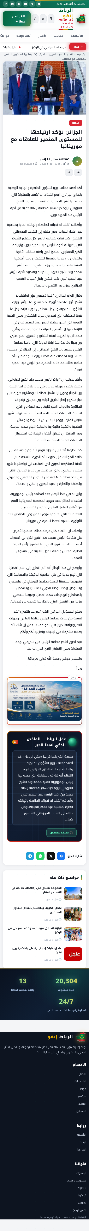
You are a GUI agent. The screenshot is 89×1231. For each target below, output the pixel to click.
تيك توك (81, 1195)
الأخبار (42, 35)
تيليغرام (82, 1188)
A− (69, 172)
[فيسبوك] (38, 4)
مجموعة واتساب (76, 1180)
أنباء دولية (23, 35)
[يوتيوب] (25, 4)
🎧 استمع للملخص (61, 832)
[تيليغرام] (19, 4)
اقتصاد (82, 1103)
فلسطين (81, 1111)
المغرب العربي (57, 54)
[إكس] (32, 4)
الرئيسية (77, 35)
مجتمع (82, 1096)
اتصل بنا (81, 1149)
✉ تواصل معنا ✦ (18, 18)
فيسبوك (81, 1173)
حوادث (82, 1088)
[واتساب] (12, 4)
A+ (78, 172)
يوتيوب (82, 1202)
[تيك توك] (5, 4)
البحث (83, 1142)
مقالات (59, 35)
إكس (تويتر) (79, 1210)
